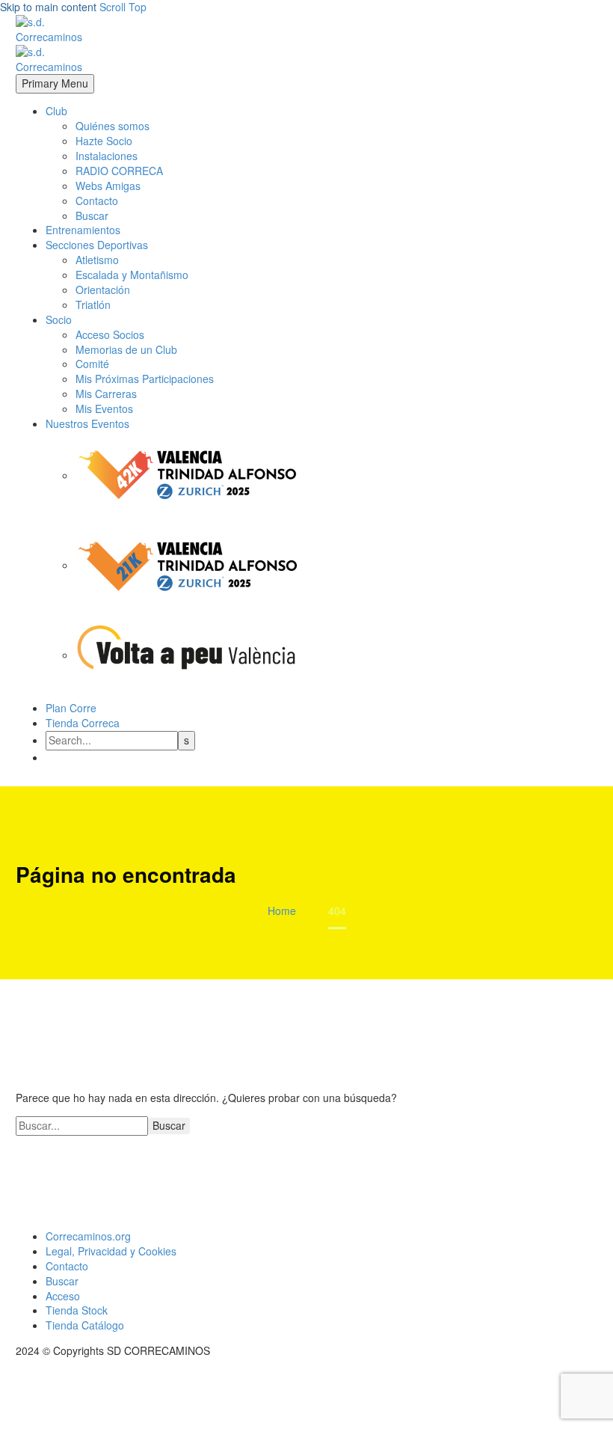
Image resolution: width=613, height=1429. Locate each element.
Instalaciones (107, 155)
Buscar (92, 215)
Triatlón (93, 304)
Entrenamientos (83, 229)
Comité (92, 363)
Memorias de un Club (126, 349)
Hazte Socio (104, 140)
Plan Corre (71, 707)
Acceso (63, 1295)
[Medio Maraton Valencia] (188, 564)
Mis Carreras (106, 393)
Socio (59, 319)
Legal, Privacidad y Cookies (111, 1250)
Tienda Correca (83, 722)
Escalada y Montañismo (132, 274)
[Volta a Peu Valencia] (188, 654)
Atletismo (97, 259)
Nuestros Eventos (87, 423)
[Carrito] (323, 757)
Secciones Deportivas (97, 244)
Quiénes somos (113, 125)
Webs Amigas (108, 185)
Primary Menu (55, 83)
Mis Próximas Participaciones (145, 378)
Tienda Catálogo (85, 1325)
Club (56, 110)
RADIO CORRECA (119, 170)
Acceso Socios (110, 334)
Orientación (103, 289)
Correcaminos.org (88, 1235)
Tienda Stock (77, 1310)
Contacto (97, 200)
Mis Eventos (104, 408)
